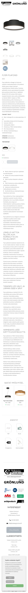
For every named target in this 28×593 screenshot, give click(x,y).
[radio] (5, 148)
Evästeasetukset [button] (10, 581)
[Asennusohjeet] (19, 446)
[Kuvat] (19, 432)
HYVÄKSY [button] (15, 585)
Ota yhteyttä (14, 530)
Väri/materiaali (5, 142)
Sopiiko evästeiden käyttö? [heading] (12, 560)
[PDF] (8, 432)
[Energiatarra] (8, 446)
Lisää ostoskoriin (12, 162)
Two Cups (14, 545)
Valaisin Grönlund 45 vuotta (14, 540)
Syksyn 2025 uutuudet (14, 550)
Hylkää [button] (10, 577)
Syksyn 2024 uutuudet (14, 555)
